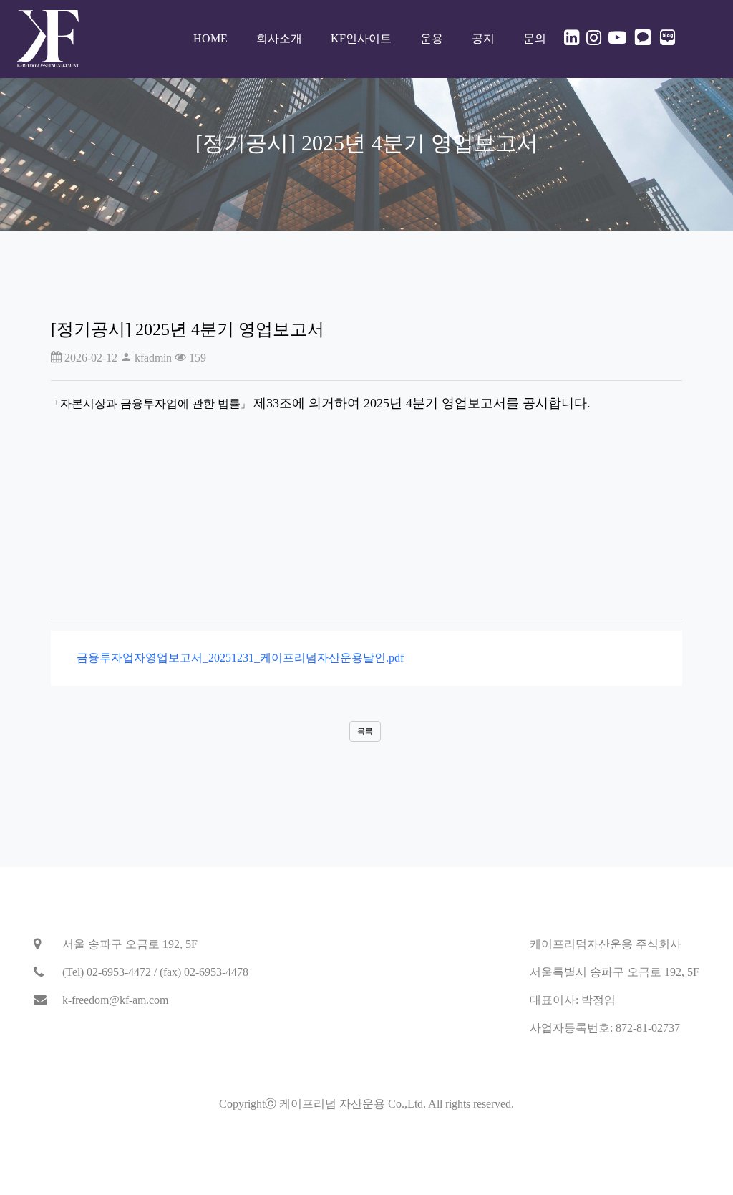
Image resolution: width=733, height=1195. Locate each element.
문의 (534, 38)
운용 (431, 38)
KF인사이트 (361, 38)
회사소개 (279, 38)
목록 (365, 731)
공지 (483, 38)
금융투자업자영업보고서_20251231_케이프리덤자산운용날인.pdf (236, 658)
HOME (210, 38)
